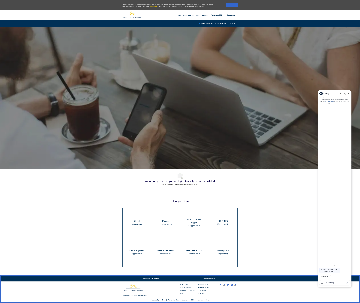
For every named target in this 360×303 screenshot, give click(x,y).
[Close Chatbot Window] (348, 93)
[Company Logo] (131, 15)
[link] (233, 23)
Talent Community (186, 287)
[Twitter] (220, 284)
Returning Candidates (187, 290)
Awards (182, 293)
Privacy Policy (184, 284)
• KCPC (204, 15)
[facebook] (224, 284)
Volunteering (155, 300)
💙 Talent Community (206, 23)
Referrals (201, 293)
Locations (200, 300)
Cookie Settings (153, 6)
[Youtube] (235, 284)
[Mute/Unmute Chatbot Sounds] (345, 93)
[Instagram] (231, 284)
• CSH (198, 15)
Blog (163, 300)
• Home (178, 15)
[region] (334, 188)
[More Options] (322, 283)
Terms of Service (203, 284)
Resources (185, 300)
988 (192, 300)
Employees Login (203, 287)
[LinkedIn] (227, 284)
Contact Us (202, 290)
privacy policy (329, 101)
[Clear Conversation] (341, 93)
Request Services (173, 300)
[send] (347, 283)
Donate (208, 300)
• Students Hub (188, 15)
